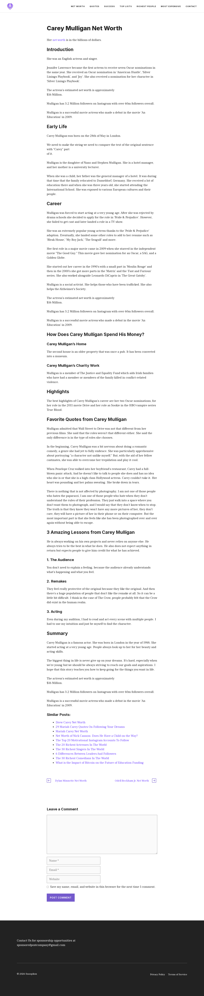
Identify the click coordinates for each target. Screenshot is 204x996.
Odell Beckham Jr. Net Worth (132, 780)
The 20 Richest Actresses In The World (81, 745)
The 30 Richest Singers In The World (80, 749)
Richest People (146, 6)
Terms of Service (177, 974)
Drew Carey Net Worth (70, 722)
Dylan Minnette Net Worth (71, 780)
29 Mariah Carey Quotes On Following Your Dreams (90, 727)
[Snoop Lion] (10, 6)
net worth (59, 40)
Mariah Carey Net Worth (72, 731)
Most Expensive (171, 6)
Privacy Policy (157, 974)
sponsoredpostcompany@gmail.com (41, 945)
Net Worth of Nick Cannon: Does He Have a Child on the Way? (97, 736)
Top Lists (126, 6)
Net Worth (78, 6)
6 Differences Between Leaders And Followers (86, 754)
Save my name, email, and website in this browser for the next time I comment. (102, 887)
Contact (191, 6)
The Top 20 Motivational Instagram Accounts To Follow (92, 740)
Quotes (94, 6)
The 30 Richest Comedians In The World (82, 758)
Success (109, 6)
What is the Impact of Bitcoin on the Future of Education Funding (100, 763)
